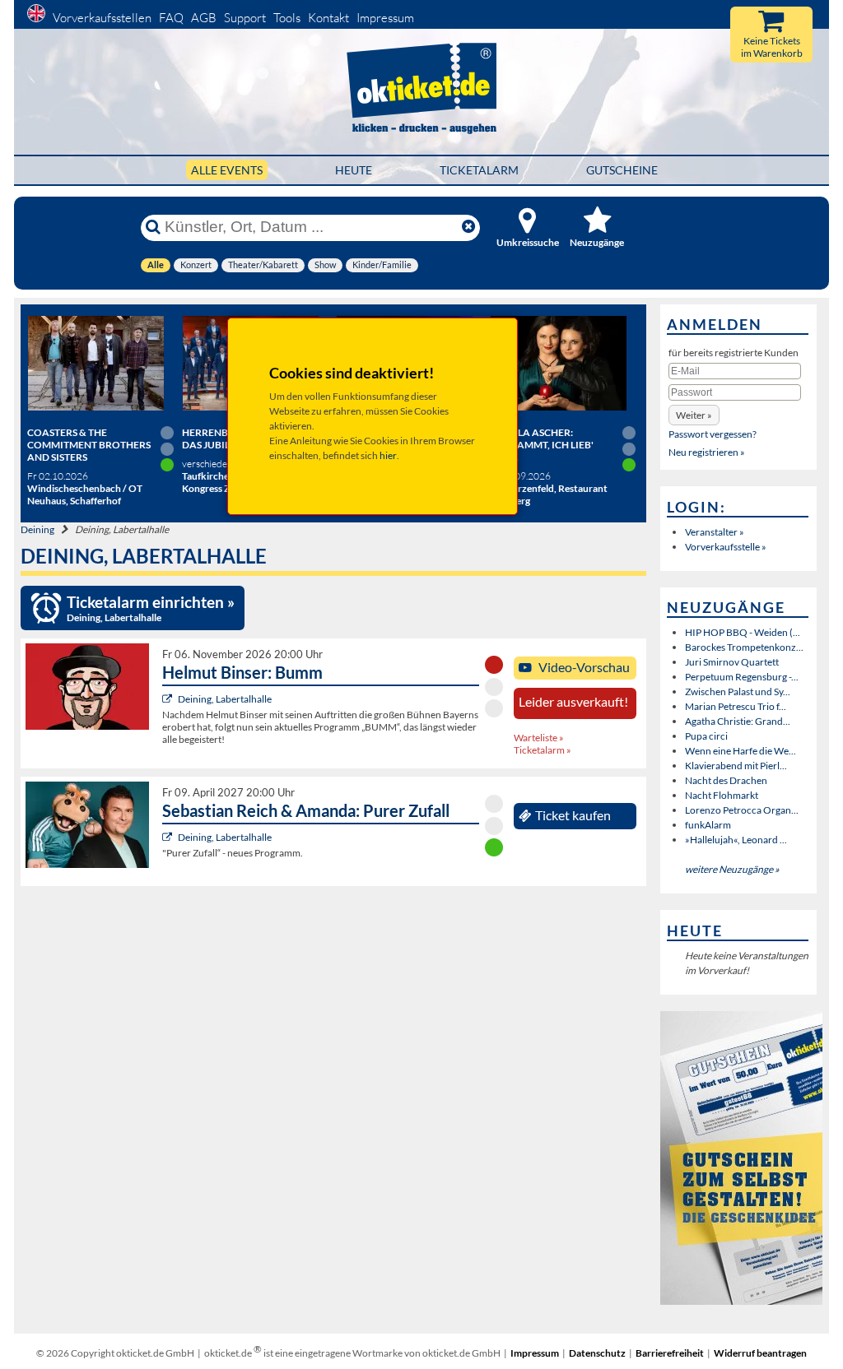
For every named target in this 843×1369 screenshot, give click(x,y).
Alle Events (227, 170)
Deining (37, 529)
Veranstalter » (714, 532)
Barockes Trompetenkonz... (744, 647)
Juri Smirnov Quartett (732, 662)
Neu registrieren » (706, 452)
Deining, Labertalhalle (225, 699)
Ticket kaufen (573, 815)
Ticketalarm (479, 170)
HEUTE (353, 170)
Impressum (385, 18)
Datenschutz (597, 1353)
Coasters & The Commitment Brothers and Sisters (89, 444)
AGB (204, 18)
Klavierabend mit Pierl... (736, 765)
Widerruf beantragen (760, 1353)
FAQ (171, 18)
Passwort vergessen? (712, 434)
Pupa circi (706, 736)
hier (388, 455)
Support (245, 18)
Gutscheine (622, 170)
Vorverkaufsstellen (102, 18)
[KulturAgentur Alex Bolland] (169, 699)
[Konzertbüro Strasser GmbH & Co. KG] (169, 837)
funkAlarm (708, 825)
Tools (286, 18)
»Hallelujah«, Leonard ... (736, 839)
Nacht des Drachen (726, 780)
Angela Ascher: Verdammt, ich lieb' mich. (542, 444)
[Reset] (468, 227)
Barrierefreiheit (670, 1353)
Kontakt (328, 18)
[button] (694, 415)
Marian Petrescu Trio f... (735, 706)
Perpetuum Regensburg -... (742, 677)
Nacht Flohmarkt (721, 795)
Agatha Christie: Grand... (737, 721)
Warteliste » (539, 737)
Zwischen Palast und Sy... (737, 691)
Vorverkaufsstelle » (725, 547)
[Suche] (153, 227)
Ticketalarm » (542, 750)
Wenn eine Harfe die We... (740, 751)
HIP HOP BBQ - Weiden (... (742, 632)
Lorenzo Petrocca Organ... (742, 810)
